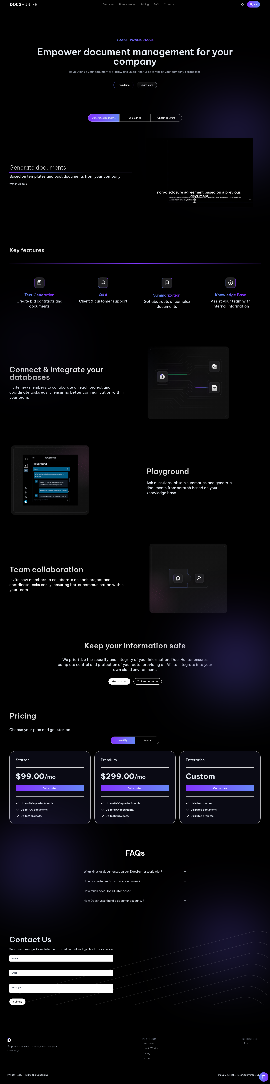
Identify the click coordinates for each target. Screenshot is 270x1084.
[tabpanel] (135, 172)
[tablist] (135, 125)
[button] (123, 85)
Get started (119, 681)
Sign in (254, 4)
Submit (17, 1001)
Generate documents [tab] (104, 117)
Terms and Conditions (36, 1075)
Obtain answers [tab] (166, 117)
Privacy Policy (15, 1075)
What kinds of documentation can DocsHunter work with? (123, 871)
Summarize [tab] (135, 117)
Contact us (220, 788)
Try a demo (123, 85)
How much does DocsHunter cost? (107, 891)
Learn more (147, 85)
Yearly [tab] (147, 740)
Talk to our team (147, 681)
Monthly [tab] (122, 740)
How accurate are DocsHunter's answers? (112, 881)
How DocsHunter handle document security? (114, 901)
